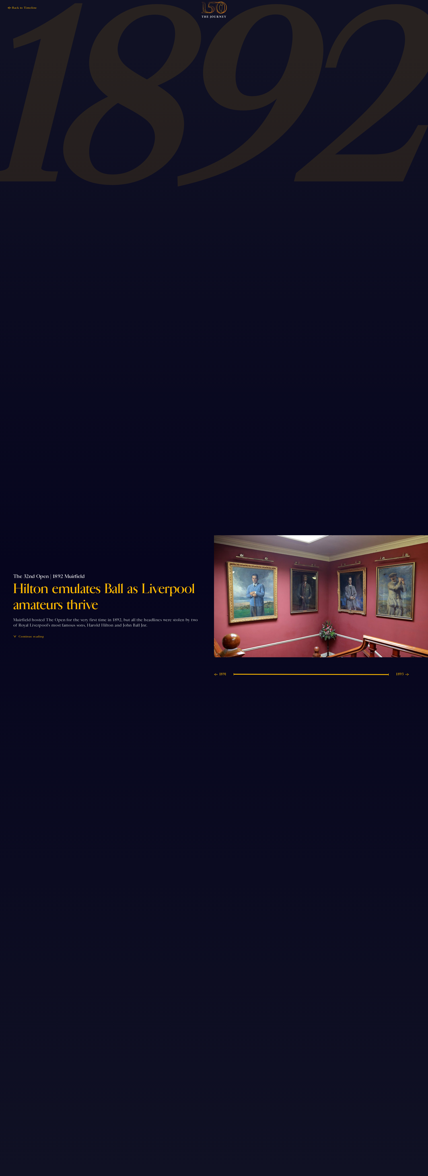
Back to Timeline (24, 8)
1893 (400, 674)
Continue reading (31, 636)
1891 (222, 674)
